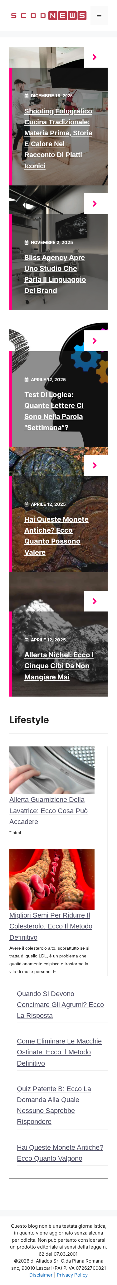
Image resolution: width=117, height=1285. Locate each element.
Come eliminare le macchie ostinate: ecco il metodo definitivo (59, 1052)
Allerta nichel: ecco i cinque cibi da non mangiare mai (59, 666)
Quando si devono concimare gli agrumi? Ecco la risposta (60, 1004)
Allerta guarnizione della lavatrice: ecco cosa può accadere (48, 810)
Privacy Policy (72, 1275)
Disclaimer (41, 1275)
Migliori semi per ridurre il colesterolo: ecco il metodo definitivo (50, 926)
